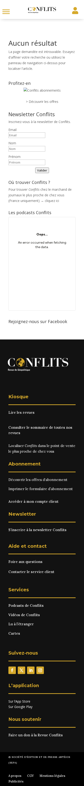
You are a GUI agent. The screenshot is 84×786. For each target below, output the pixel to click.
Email (12, 129)
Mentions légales (52, 776)
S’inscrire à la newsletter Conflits (37, 530)
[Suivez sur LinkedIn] (31, 670)
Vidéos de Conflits (24, 615)
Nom (12, 143)
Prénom (14, 156)
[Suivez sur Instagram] (40, 670)
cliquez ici (52, 200)
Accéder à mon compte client (33, 501)
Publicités (16, 781)
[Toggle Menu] (6, 11)
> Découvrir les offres (42, 101)
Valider (42, 170)
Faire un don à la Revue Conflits (35, 735)
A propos (14, 776)
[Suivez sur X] (21, 670)
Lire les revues (21, 412)
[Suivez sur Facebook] (12, 670)
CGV (30, 776)
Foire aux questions (25, 561)
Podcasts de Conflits (26, 605)
